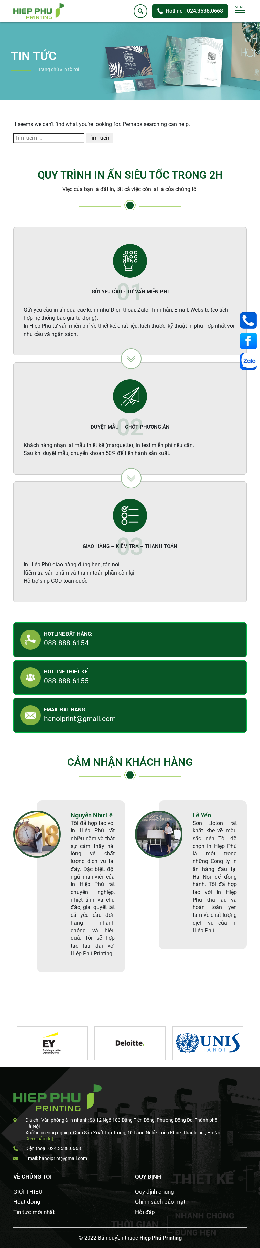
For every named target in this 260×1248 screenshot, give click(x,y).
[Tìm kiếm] (140, 11)
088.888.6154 (66, 643)
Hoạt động (26, 1201)
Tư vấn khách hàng (250, 320)
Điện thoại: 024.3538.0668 (53, 1148)
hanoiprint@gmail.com (80, 719)
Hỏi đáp (145, 1212)
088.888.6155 (66, 681)
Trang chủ (48, 69)
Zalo (250, 361)
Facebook (250, 341)
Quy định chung (154, 1191)
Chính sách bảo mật (160, 1201)
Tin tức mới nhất (34, 1212)
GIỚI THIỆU (27, 1191)
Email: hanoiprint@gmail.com (56, 1158)
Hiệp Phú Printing (160, 1237)
